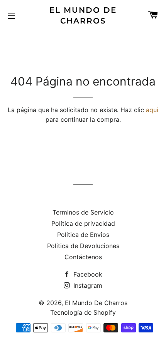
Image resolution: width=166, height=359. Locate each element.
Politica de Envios (83, 234)
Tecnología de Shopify (83, 312)
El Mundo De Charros (83, 15)
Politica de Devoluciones (83, 246)
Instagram (86, 285)
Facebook (86, 274)
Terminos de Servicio (83, 212)
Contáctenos (83, 257)
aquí (152, 110)
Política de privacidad (83, 223)
